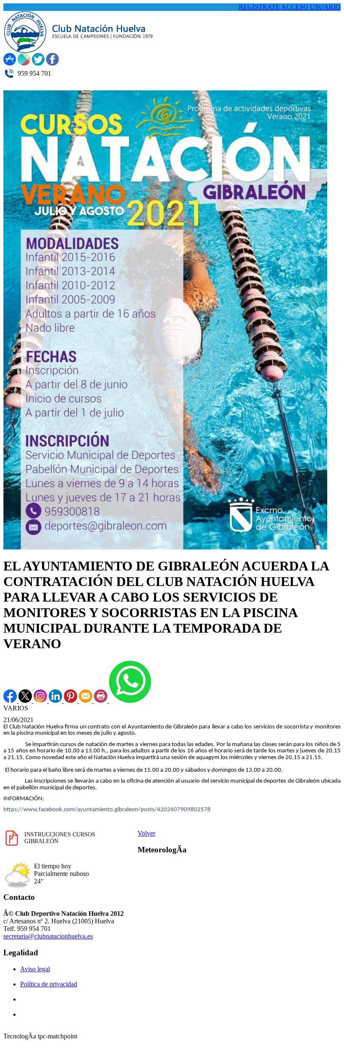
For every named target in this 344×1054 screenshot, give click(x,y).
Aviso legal (35, 969)
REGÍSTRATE (259, 7)
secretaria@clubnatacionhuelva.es (48, 936)
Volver (146, 833)
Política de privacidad (48, 984)
